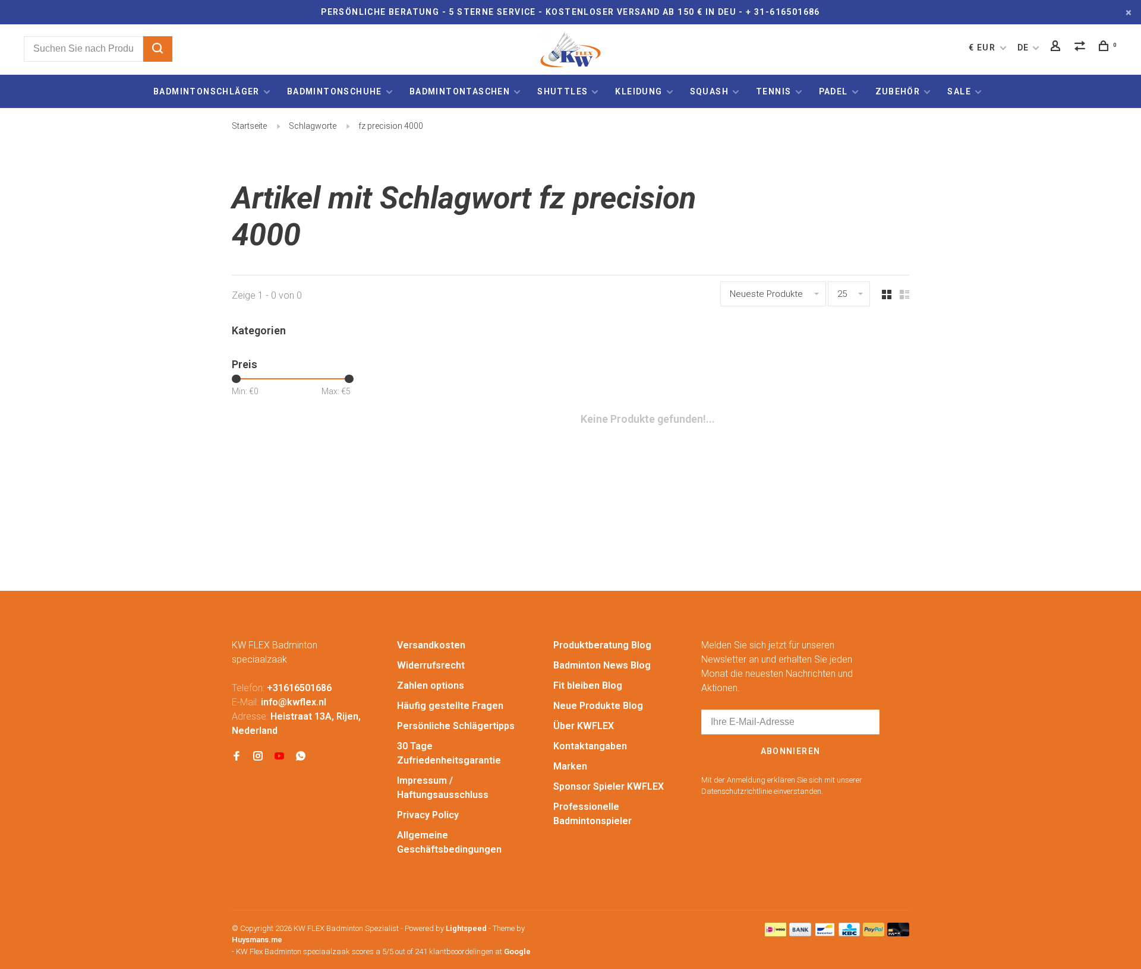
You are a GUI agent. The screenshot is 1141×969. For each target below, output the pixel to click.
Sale (959, 91)
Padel (833, 91)
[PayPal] (874, 933)
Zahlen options (430, 685)
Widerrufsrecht (431, 665)
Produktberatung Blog (602, 645)
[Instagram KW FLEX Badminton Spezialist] (258, 756)
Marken (570, 766)
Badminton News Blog (602, 665)
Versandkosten (431, 645)
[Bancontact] (825, 933)
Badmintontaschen (459, 91)
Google (517, 951)
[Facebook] (236, 756)
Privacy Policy (428, 815)
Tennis (773, 91)
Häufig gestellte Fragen (450, 705)
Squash (709, 91)
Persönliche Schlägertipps (456, 726)
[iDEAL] (775, 933)
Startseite (249, 126)
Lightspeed (466, 928)
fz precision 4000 (390, 126)
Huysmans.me (257, 939)
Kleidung (638, 91)
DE (1023, 47)
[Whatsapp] (300, 756)
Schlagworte (312, 126)
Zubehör (898, 91)
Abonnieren (791, 751)
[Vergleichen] (1081, 47)
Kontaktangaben (590, 746)
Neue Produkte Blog (598, 705)
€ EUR (983, 47)
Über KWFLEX (583, 726)
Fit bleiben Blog (587, 685)
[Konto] (1057, 47)
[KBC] (849, 933)
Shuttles (562, 91)
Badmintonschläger (206, 91)
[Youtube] (279, 756)
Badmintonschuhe (334, 91)
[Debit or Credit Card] (898, 933)
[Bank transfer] (800, 933)
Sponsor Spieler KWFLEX (608, 786)
